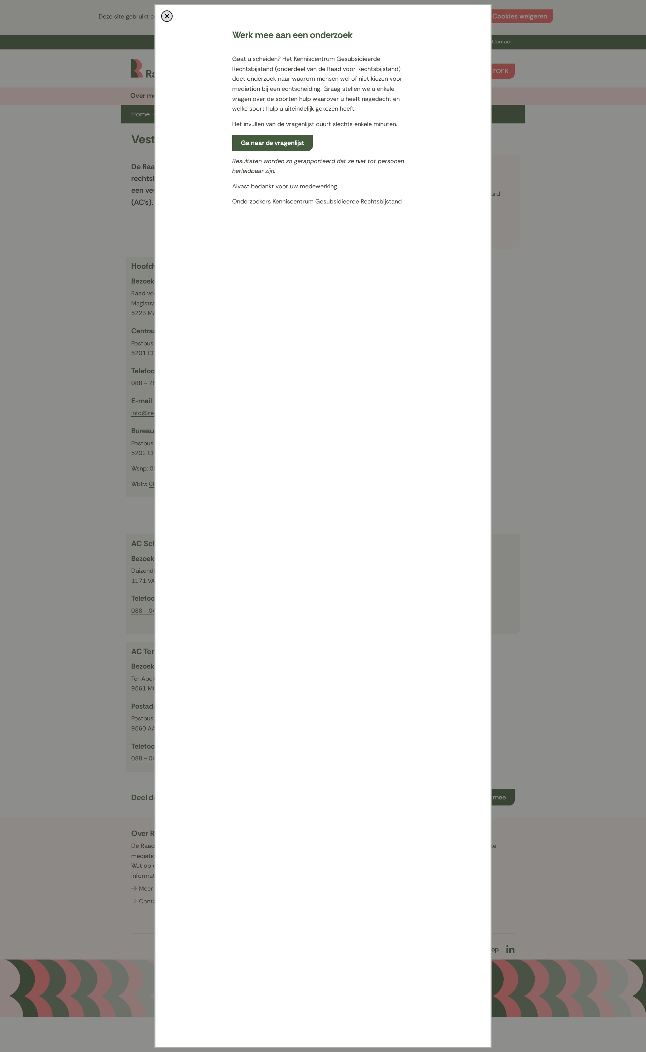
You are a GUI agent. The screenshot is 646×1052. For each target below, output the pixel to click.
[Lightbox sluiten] (167, 16)
